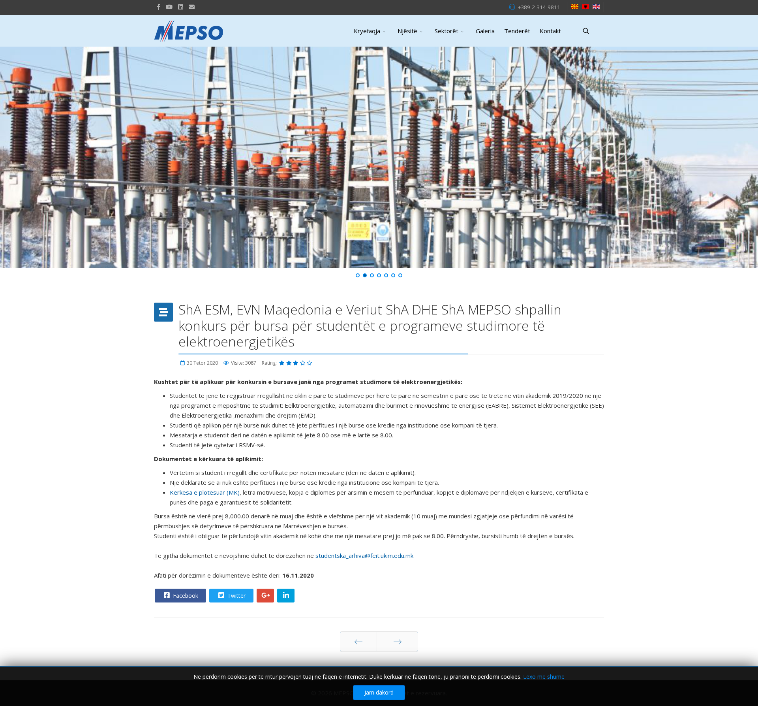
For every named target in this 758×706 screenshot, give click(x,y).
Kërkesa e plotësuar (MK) (205, 492)
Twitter (236, 595)
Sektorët (446, 31)
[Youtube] (169, 7)
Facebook (184, 595)
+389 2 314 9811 (539, 7)
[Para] (358, 641)
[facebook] (158, 7)
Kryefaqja (367, 31)
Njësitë (407, 31)
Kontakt (550, 31)
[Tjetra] (397, 641)
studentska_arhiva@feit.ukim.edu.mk (364, 555)
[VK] (192, 7)
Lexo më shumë (544, 676)
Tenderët (517, 31)
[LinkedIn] (180, 7)
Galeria (485, 31)
